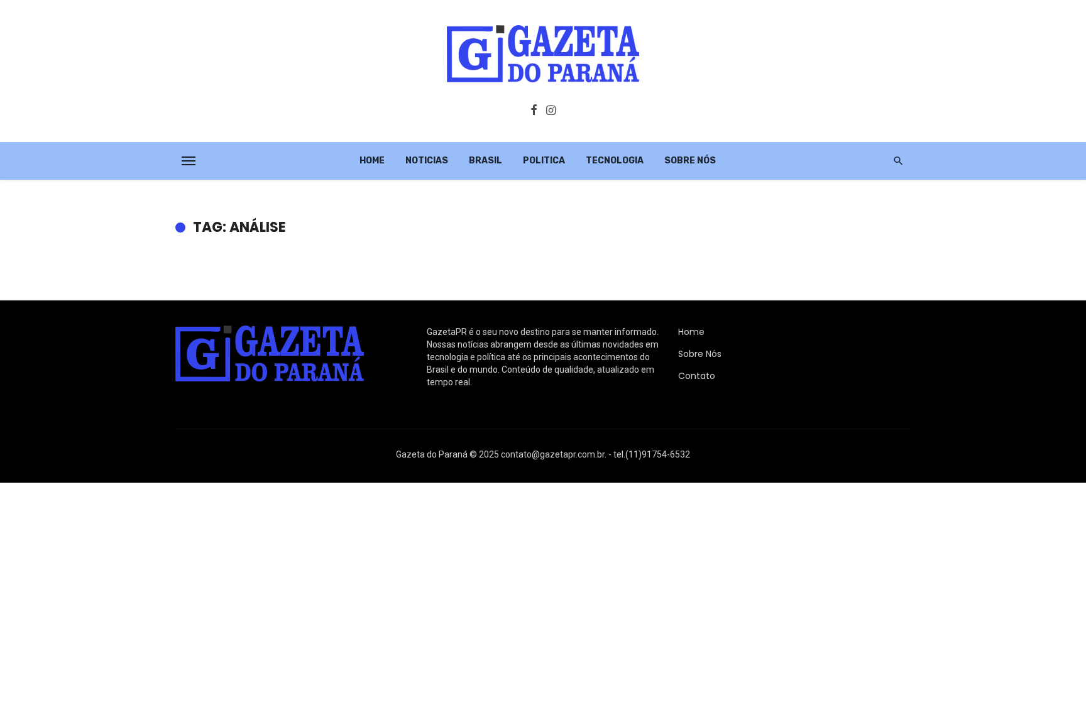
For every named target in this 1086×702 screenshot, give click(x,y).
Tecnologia (615, 160)
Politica (544, 160)
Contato (696, 376)
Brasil (485, 160)
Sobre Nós (690, 160)
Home (372, 160)
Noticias (426, 160)
